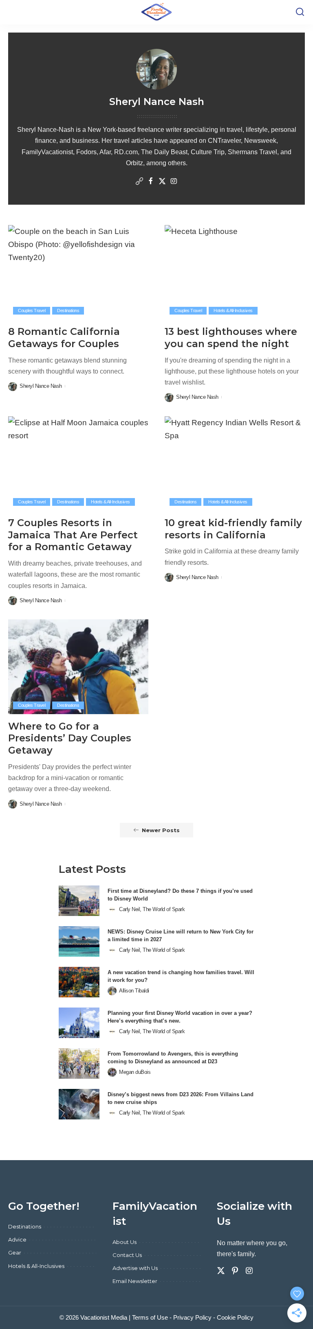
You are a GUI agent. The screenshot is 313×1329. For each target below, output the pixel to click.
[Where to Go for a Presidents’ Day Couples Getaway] (78, 666)
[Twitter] (162, 182)
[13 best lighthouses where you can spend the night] (235, 272)
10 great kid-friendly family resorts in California (233, 529)
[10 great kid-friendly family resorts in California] (235, 463)
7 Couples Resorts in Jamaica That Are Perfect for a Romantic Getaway (73, 535)
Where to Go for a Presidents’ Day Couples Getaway (69, 738)
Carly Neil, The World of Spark (152, 909)
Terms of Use (150, 1317)
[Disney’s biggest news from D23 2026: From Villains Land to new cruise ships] (79, 1104)
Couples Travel (31, 310)
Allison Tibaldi (134, 991)
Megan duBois (134, 1072)
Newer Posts (161, 830)
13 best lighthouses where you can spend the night (231, 338)
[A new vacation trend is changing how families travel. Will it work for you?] (79, 982)
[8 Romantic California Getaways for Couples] (78, 272)
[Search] (300, 12)
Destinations (68, 310)
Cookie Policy (235, 1317)
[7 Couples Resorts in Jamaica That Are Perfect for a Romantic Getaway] (78, 463)
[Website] (139, 182)
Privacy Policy (192, 1317)
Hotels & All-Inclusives (233, 310)
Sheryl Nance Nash (41, 386)
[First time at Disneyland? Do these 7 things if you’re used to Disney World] (79, 900)
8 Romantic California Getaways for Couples (64, 338)
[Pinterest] (235, 1270)
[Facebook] (150, 182)
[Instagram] (173, 182)
